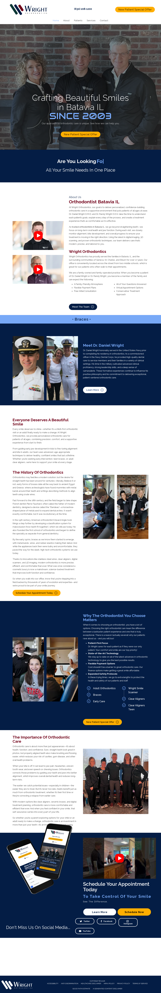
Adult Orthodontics (104, 688)
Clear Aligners (136, 698)
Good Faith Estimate (81, 989)
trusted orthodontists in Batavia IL (88, 227)
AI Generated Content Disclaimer (107, 989)
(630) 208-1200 (83, 8)
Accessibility (52, 983)
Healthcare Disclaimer (91, 983)
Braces (97, 694)
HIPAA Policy (109, 983)
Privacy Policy (123, 983)
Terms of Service (140, 983)
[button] (135, 9)
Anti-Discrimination (69, 983)
